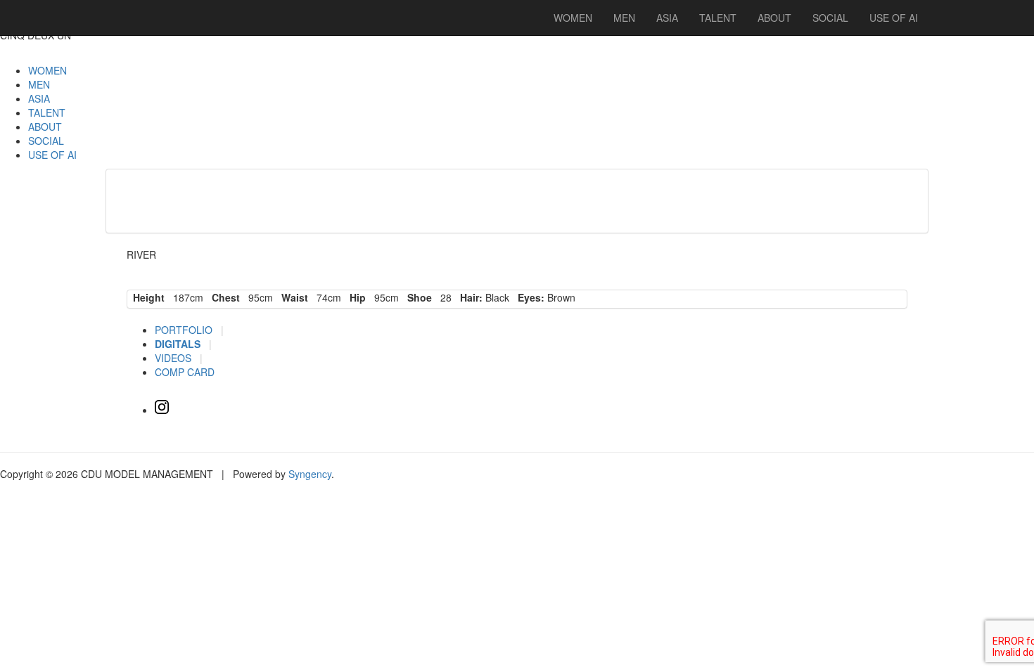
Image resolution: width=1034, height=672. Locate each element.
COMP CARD (185, 372)
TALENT (46, 112)
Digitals (179, 344)
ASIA (39, 98)
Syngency (309, 474)
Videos (174, 358)
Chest (223, 297)
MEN (39, 84)
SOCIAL (46, 141)
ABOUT (45, 126)
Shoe (417, 297)
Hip (355, 297)
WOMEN (47, 70)
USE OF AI (52, 155)
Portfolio (185, 330)
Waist (292, 297)
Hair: (468, 297)
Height (146, 297)
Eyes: (528, 297)
